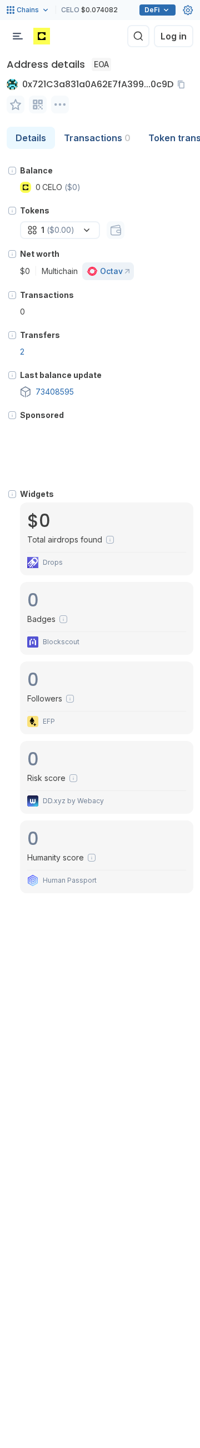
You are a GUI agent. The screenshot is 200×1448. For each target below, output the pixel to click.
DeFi (151, 10)
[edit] (15, 104)
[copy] (183, 84)
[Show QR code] (38, 104)
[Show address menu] (60, 104)
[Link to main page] (41, 36)
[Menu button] (18, 36)
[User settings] (187, 10)
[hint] (12, 170)
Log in (174, 36)
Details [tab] (31, 137)
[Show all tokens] (115, 230)
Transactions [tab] (97, 137)
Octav (111, 271)
